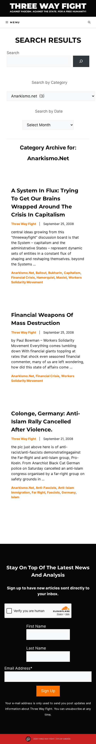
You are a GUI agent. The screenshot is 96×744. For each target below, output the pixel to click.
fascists (53, 492)
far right (38, 492)
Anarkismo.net (22, 273)
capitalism (72, 273)
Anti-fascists (46, 488)
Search (13, 52)
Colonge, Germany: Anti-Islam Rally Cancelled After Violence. (45, 421)
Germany (69, 492)
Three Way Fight (48, 6)
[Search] (81, 61)
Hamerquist (45, 277)
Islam (15, 497)
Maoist (61, 277)
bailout (41, 273)
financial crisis (23, 277)
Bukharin (55, 273)
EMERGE (67, 739)
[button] (89, 22)
